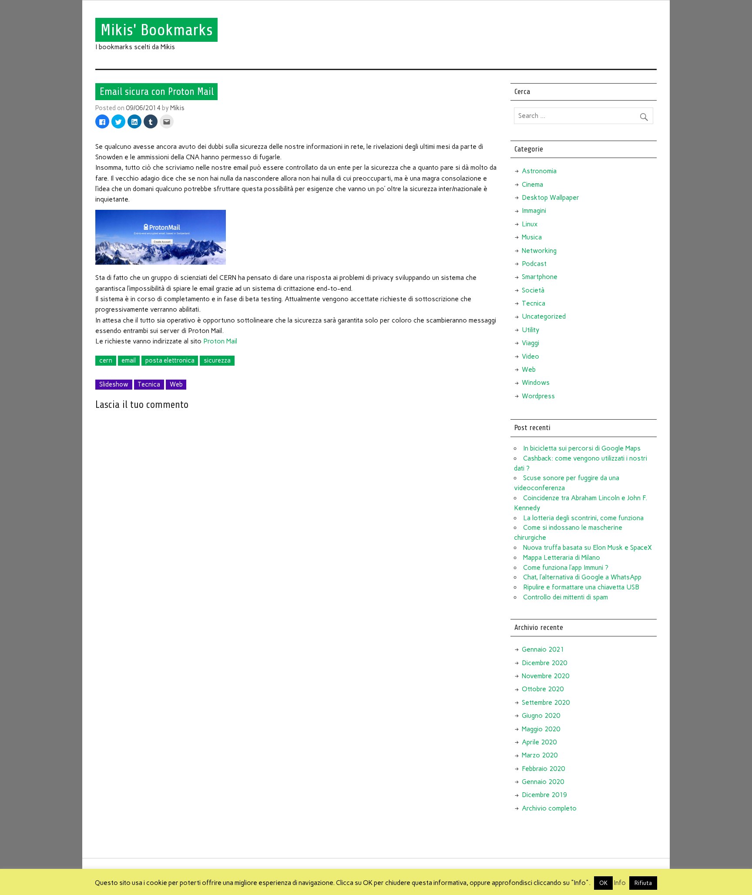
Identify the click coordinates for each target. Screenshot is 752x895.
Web (176, 384)
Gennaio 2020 (543, 782)
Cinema (532, 184)
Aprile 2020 (539, 742)
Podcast (534, 264)
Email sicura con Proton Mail (157, 91)
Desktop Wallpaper (550, 198)
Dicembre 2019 (544, 795)
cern (105, 360)
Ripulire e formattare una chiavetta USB (581, 587)
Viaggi (530, 343)
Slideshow (113, 384)
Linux (529, 224)
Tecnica (149, 384)
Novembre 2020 (545, 676)
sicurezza (217, 360)
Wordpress (538, 396)
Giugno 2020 (541, 716)
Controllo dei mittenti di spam (565, 597)
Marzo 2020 (539, 755)
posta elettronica (170, 360)
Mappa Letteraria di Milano (561, 558)
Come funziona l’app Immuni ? (565, 568)
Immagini (534, 211)
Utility (530, 330)
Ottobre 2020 (543, 689)
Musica (532, 237)
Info (620, 883)
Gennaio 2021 (543, 649)
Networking (539, 251)
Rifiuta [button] (643, 883)
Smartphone (539, 277)
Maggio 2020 (541, 729)
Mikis (177, 108)
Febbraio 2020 (543, 769)
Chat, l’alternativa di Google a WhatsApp (582, 577)
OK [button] (603, 883)
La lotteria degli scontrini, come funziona (583, 518)
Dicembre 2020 (544, 663)
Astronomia (539, 171)
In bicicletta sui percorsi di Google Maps (582, 448)
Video (530, 356)
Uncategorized (544, 316)
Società (533, 290)
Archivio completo (549, 808)
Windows (536, 383)
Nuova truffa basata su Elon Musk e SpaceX (587, 548)
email (128, 360)
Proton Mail (220, 341)
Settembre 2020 (546, 703)
